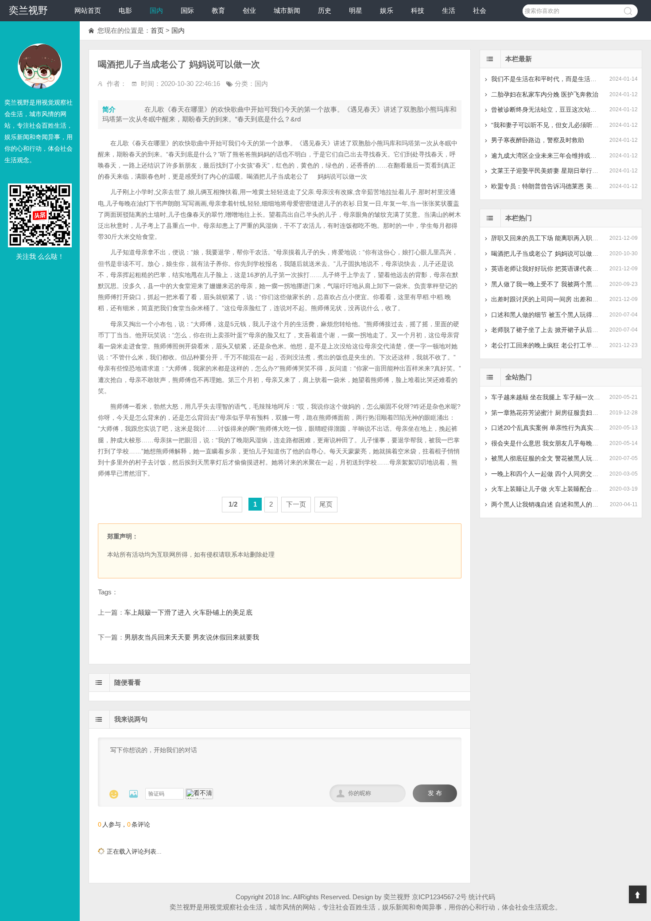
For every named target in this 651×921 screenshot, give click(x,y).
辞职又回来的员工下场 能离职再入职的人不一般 (557, 238)
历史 (324, 10)
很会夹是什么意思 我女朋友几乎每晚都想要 (551, 443)
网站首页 (87, 10)
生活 (448, 10)
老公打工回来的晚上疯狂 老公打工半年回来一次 (557, 345)
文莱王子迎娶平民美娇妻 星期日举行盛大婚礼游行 (560, 170)
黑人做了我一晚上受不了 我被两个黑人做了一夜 (557, 284)
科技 (417, 10)
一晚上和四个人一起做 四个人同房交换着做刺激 (557, 473)
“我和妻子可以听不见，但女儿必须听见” (546, 125)
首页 (157, 30)
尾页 (326, 504)
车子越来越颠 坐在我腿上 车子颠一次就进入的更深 (561, 397)
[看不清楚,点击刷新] (199, 793)
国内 (156, 10)
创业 (249, 10)
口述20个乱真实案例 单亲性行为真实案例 (548, 427)
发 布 (435, 793)
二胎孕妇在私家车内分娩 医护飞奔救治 (544, 94)
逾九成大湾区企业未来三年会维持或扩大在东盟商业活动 (568, 155)
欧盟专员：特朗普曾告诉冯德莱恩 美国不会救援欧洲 (563, 186)
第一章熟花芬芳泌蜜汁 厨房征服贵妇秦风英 (551, 412)
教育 (218, 10)
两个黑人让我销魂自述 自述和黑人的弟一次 (551, 504)
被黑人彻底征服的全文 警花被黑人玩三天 (547, 458)
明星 (355, 10)
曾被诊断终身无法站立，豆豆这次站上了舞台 (553, 109)
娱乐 (386, 10)
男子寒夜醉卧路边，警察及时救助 (537, 140)
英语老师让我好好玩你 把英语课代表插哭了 (551, 268)
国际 (187, 10)
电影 (125, 10)
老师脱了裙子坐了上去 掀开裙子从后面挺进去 (554, 329)
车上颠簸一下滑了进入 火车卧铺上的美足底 (188, 612)
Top (638, 894)
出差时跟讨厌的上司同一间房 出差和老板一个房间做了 (566, 299)
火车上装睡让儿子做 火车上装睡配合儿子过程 (554, 488)
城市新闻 (287, 10)
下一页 (296, 504)
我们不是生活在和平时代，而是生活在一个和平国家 (562, 78)
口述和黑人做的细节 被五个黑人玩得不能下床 (554, 314)
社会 (479, 10)
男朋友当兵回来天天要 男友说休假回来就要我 (191, 637)
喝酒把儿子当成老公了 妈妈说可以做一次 (547, 253)
